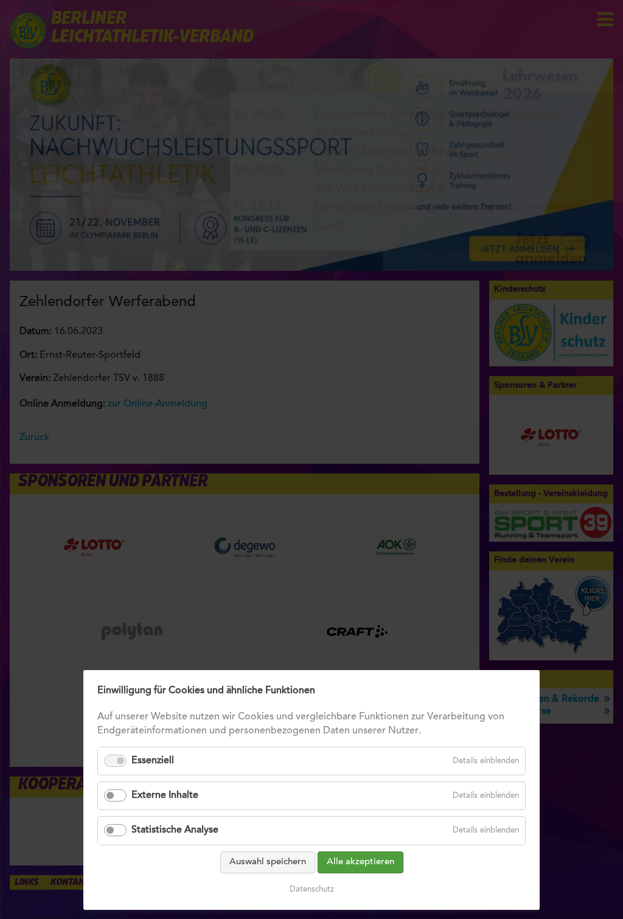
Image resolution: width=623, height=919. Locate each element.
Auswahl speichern (267, 862)
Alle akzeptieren (360, 862)
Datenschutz (312, 889)
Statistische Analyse (174, 830)
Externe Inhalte (164, 795)
